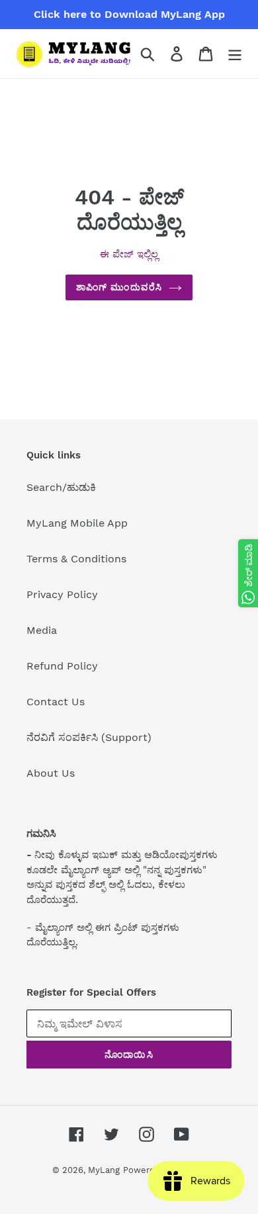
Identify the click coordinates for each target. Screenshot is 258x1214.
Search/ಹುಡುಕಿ (61, 487)
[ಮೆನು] (234, 54)
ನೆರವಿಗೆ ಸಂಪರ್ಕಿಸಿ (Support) (88, 737)
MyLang (104, 1170)
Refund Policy (62, 666)
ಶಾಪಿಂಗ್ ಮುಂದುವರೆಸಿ (119, 287)
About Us (50, 773)
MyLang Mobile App (77, 523)
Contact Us (55, 701)
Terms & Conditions (76, 558)
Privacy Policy (62, 594)
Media (41, 630)
